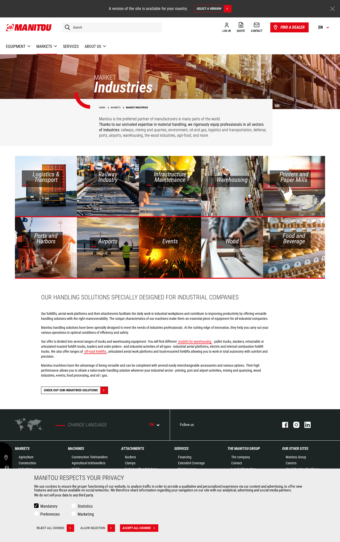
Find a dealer (293, 27)
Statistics (85, 506)
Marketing (86, 514)
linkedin (305, 425)
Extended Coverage (191, 463)
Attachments (132, 448)
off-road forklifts (95, 351)
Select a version (209, 8)
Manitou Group (296, 457)
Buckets (130, 457)
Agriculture (26, 457)
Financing (184, 457)
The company (240, 457)
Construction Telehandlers (90, 457)
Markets (22, 448)
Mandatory (48, 506)
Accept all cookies (136, 528)
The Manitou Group (243, 448)
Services (181, 448)
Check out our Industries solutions (71, 390)
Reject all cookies (50, 528)
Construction (27, 463)
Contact (236, 463)
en (151, 424)
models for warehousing (194, 341)
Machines (76, 448)
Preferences (50, 514)
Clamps (130, 463)
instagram (293, 425)
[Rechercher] (66, 27)
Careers (291, 463)
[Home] (29, 27)
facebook (282, 425)
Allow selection (92, 528)
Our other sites (295, 448)
